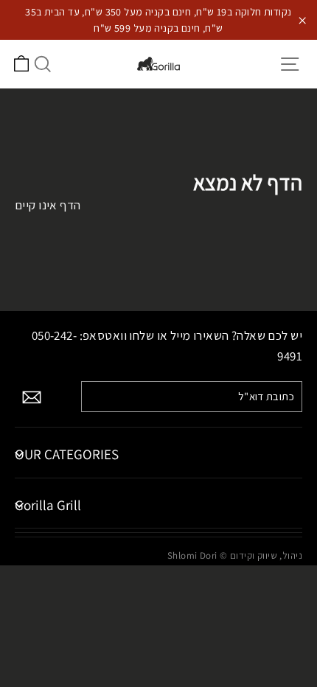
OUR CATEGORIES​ (67, 454)
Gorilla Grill (48, 505)
